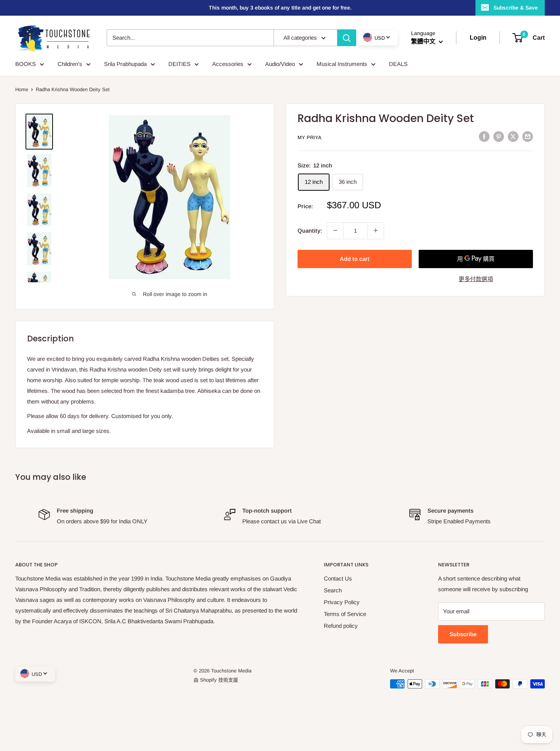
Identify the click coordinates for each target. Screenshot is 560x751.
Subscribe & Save (515, 8)
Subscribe (463, 634)
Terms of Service (345, 614)
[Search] (346, 37)
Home (21, 89)
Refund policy (341, 625)
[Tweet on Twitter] (513, 136)
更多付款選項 (476, 278)
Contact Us (338, 578)
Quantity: (310, 230)
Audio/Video (280, 64)
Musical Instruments (342, 64)
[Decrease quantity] (335, 230)
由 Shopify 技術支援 (216, 680)
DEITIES (179, 64)
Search (333, 590)
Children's (70, 64)
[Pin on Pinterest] (498, 136)
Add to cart (355, 258)
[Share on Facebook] (484, 136)
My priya (310, 137)
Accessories (227, 64)
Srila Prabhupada (125, 64)
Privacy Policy (342, 602)
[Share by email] (527, 136)
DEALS (398, 64)
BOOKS (25, 64)
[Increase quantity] (376, 230)
